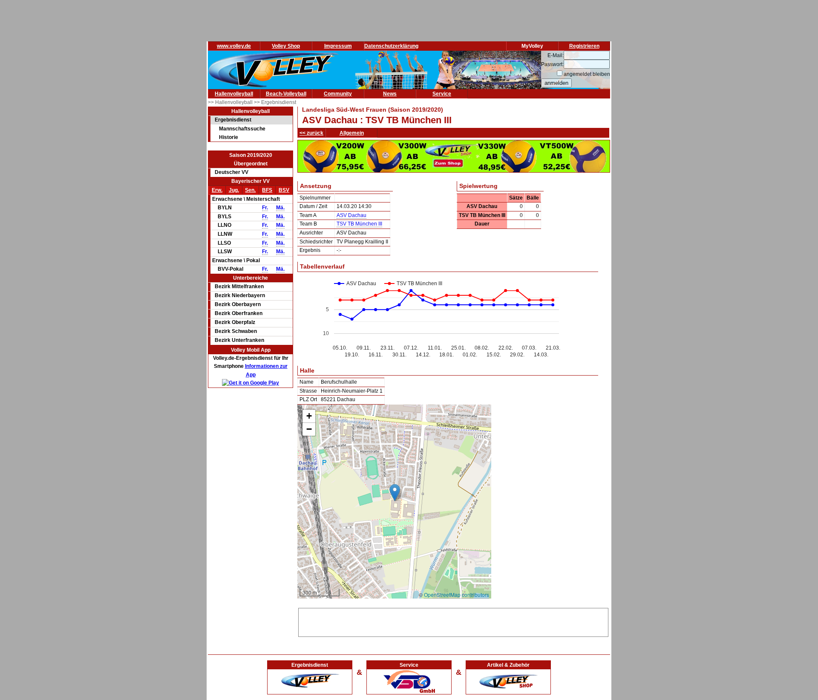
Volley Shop (286, 46)
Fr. (265, 208)
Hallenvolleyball (234, 94)
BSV (284, 190)
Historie (228, 137)
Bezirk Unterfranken (239, 340)
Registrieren (584, 46)
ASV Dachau (351, 215)
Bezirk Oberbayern (238, 304)
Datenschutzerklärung (391, 46)
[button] (394, 492)
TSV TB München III (359, 224)
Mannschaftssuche (242, 129)
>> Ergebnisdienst (275, 102)
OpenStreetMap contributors (456, 594)
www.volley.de (234, 46)
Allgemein (352, 133)
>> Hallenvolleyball (231, 102)
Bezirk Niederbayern (240, 295)
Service (441, 94)
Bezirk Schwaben (236, 331)
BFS (267, 190)
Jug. (234, 190)
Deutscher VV (231, 172)
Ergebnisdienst (233, 120)
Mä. (280, 208)
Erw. (217, 190)
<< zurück (311, 133)
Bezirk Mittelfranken (239, 286)
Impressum (338, 46)
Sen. (250, 190)
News (390, 94)
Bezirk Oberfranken (238, 313)
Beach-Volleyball (286, 94)
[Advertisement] (453, 621)
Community (338, 94)
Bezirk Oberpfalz (235, 322)
